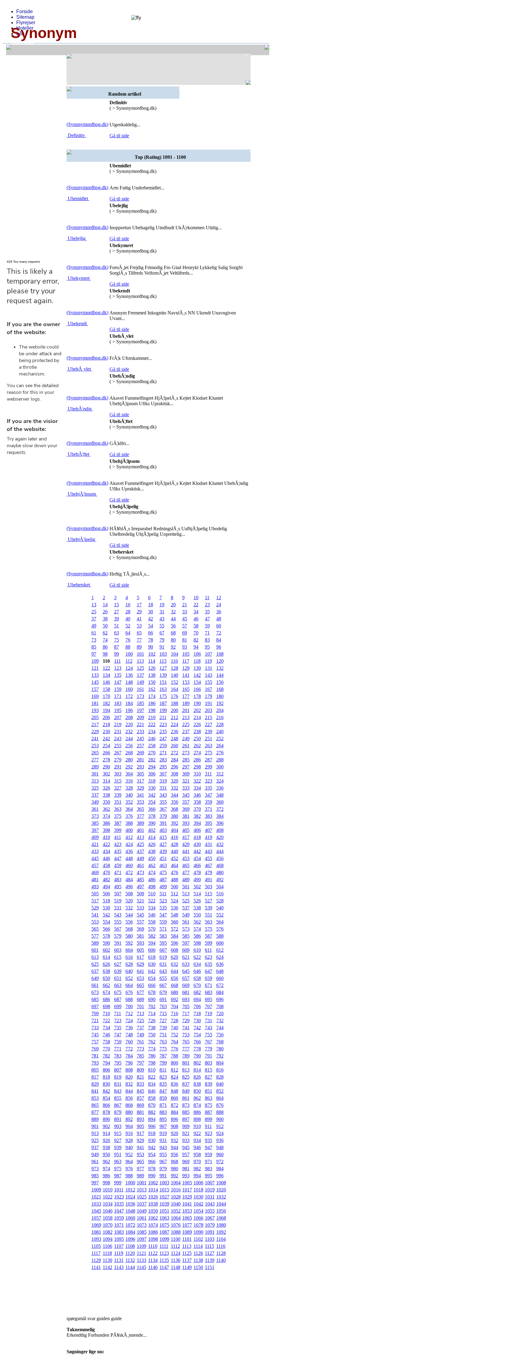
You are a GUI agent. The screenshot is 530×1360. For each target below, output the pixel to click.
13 (93, 604)
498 (152, 886)
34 (196, 611)
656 (174, 978)
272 (174, 752)
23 (207, 604)
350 (106, 802)
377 (140, 816)
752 (174, 1034)
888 (220, 1112)
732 (220, 1020)
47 (207, 618)
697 (95, 1006)
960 (220, 1154)
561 (186, 921)
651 (117, 978)
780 (220, 1048)
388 (129, 823)
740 (174, 1027)
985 (95, 1175)
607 (163, 950)
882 (152, 1112)
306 (152, 773)
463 (163, 865)
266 (106, 752)
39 (116, 618)
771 (117, 1048)
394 (197, 823)
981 (186, 1168)
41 (139, 618)
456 (220, 858)
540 (220, 907)
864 (220, 1098)
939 (117, 1147)
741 (186, 1027)
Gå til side (119, 135)
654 (152, 978)
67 (161, 632)
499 (163, 886)
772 (129, 1048)
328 (129, 787)
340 (129, 795)
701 (140, 1006)
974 (106, 1168)
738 (152, 1027)
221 (140, 724)
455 (208, 858)
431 (208, 844)
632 (174, 964)
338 (106, 795)
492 (220, 879)
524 (174, 900)
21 (184, 604)
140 (174, 675)
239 (208, 731)
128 (174, 668)
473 (140, 872)
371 (208, 809)
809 (140, 1069)
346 (197, 795)
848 (174, 1091)
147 (117, 682)
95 (207, 647)
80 (173, 639)
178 (197, 696)
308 (174, 773)
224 (174, 724)
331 (163, 787)
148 (129, 682)
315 (117, 780)
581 (140, 936)
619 (163, 957)
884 (174, 1112)
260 (174, 745)
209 (140, 717)
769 (95, 1048)
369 (186, 809)
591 (117, 943)
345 (186, 795)
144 (220, 675)
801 (186, 1062)
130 (197, 668)
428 (174, 844)
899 (208, 1119)
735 (117, 1027)
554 (106, 921)
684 (220, 992)
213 (186, 717)
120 (220, 661)
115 (163, 661)
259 (163, 745)
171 (117, 696)
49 (93, 625)
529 (95, 907)
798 (152, 1062)
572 (174, 928)
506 (106, 893)
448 (129, 858)
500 (174, 886)
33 (184, 611)
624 (220, 957)
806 (106, 1069)
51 (116, 625)
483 (117, 879)
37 (93, 618)
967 (163, 1161)
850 (197, 1091)
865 (95, 1105)
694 (197, 999)
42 (150, 618)
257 (140, 745)
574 (197, 928)
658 (197, 978)
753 (186, 1034)
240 (220, 731)
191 (208, 703)
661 (95, 985)
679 (163, 992)
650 (106, 978)
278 (106, 759)
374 (106, 816)
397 (95, 830)
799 (163, 1062)
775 (163, 1048)
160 (129, 689)
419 (208, 837)
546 (152, 914)
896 (174, 1119)
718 (197, 1013)
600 (220, 943)
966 (152, 1161)
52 (127, 625)
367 (163, 809)
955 (163, 1154)
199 (163, 710)
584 (174, 936)
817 (95, 1077)
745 (95, 1034)
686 (106, 999)
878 (106, 1112)
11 (207, 597)
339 (117, 795)
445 (95, 858)
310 (197, 773)
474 (152, 872)
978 (152, 1168)
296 (174, 766)
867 (117, 1105)
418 (197, 837)
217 (95, 724)
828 (220, 1077)
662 (106, 985)
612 (220, 950)
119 (208, 661)
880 (129, 1112)
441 (186, 851)
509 (140, 893)
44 (173, 618)
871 (163, 1105)
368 (174, 809)
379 (163, 816)
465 (186, 865)
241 (95, 738)
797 (140, 1062)
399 (117, 830)
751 (163, 1034)
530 (106, 907)
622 (197, 957)
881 (140, 1112)
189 (186, 703)
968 (174, 1161)
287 (208, 759)
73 (93, 639)
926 (106, 1140)
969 (186, 1161)
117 (185, 661)
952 (129, 1154)
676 (129, 992)
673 (95, 992)
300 (220, 766)
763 (163, 1041)
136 (129, 675)
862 (197, 1098)
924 (220, 1133)
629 (140, 964)
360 (220, 802)
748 (129, 1034)
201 (186, 710)
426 (152, 844)
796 (129, 1062)
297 (186, 766)
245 (140, 738)
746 (106, 1034)
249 (186, 738)
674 (106, 992)
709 (95, 1013)
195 (117, 710)
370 (197, 809)
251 (208, 738)
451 (163, 858)
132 (220, 668)
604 (129, 950)
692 (174, 999)
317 (140, 780)
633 (186, 964)
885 (186, 1112)
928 (129, 1140)
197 (140, 710)
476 (174, 872)
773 (140, 1048)
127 (163, 668)
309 (186, 773)
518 (106, 900)
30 (150, 611)
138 (152, 675)
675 (117, 992)
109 (95, 661)
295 (163, 766)
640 (129, 971)
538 (197, 907)
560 (174, 921)
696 (220, 999)
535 (163, 907)
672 (220, 985)
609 (186, 950)
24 (218, 604)
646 (197, 971)
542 (106, 914)
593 (140, 943)
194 (106, 710)
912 (220, 1126)
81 (184, 639)
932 (174, 1140)
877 (95, 1112)
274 (197, 752)
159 (117, 689)
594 (152, 943)
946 (197, 1147)
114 (151, 661)
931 (163, 1140)
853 (95, 1098)
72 (218, 632)
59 (207, 625)
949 (95, 1154)
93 (184, 647)
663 (117, 985)
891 (117, 1119)
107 (208, 654)
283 (163, 759)
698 (106, 1006)
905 (140, 1126)
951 (117, 1154)
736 (129, 1027)
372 (220, 809)
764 (174, 1041)
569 (140, 928)
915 (117, 1133)
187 (163, 703)
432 (220, 844)
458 (106, 865)
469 (95, 872)
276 (220, 752)
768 (220, 1041)
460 (129, 865)
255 (117, 745)
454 (197, 858)
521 (140, 900)
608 (174, 950)
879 (117, 1112)
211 (163, 717)
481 (95, 879)
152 (174, 682)
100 (129, 654)
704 (174, 1006)
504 (220, 886)
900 (220, 1119)
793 (95, 1062)
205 (95, 717)
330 (152, 787)
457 (95, 865)
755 (208, 1034)
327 (117, 787)
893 (140, 1119)
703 (163, 1006)
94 (196, 647)
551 (208, 914)
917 (140, 1133)
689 (140, 999)
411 (117, 837)
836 (174, 1084)
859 (163, 1098)
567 (117, 928)
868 (129, 1105)
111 (117, 661)
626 (106, 964)
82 (196, 639)
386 (106, 823)
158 (106, 689)
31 (161, 611)
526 (197, 900)
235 (163, 731)
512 (174, 893)
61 (93, 632)
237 (186, 731)
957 (186, 1154)
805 (95, 1069)
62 (105, 632)
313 (95, 780)
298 (197, 766)
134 (106, 675)
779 (208, 1048)
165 (186, 689)
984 (220, 1168)
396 (220, 823)
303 (117, 773)
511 (163, 893)
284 (174, 759)
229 (95, 731)
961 (95, 1161)
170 (106, 696)
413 (140, 837)
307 (163, 773)
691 (163, 999)
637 (95, 971)
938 (106, 1147)
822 (152, 1077)
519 (117, 900)
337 (95, 795)
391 (163, 823)
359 (208, 802)
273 (186, 752)
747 (117, 1034)
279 (117, 759)
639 (117, 971)
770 (106, 1048)
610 (197, 950)
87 (116, 647)
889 (95, 1119)
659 (208, 978)
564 (220, 921)
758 (106, 1041)
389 (140, 823)
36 (218, 611)
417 (186, 837)
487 (163, 879)
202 (197, 710)
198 (152, 710)
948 (220, 1147)
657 (186, 978)
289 (95, 766)
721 (95, 1020)
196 (129, 710)
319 (163, 780)
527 (208, 900)
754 (197, 1034)
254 (106, 745)
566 (106, 928)
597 (186, 943)
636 (220, 964)
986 (106, 1175)
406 (197, 830)
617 (140, 957)
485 (140, 879)
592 (129, 943)
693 (186, 999)
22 (196, 604)
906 (152, 1126)
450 (152, 858)
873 (186, 1105)
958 (197, 1154)
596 (174, 943)
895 (163, 1119)
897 (186, 1119)
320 (174, 780)
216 (220, 717)
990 (152, 1175)
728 (174, 1020)
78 (150, 639)
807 (117, 1069)
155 (208, 682)
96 (218, 647)
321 (186, 780)
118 (197, 661)
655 (163, 978)
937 (95, 1147)
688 (129, 999)
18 (150, 604)
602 (106, 950)
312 (220, 773)
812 (174, 1069)
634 (197, 964)
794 (106, 1062)
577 (95, 936)
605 (140, 950)
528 (220, 900)
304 (129, 773)
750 (152, 1034)
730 (197, 1020)
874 (197, 1105)
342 (152, 795)
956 (174, 1154)
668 (174, 985)
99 (116, 654)
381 (186, 816)
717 (186, 1013)
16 (127, 604)
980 (174, 1168)
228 (220, 724)
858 (152, 1098)
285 (186, 759)
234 (152, 731)
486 (152, 879)
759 (117, 1041)
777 (186, 1048)
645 (186, 971)
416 (174, 837)
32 (173, 611)
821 (140, 1077)
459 (117, 865)
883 (163, 1112)
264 (220, 745)
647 (208, 971)
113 (140, 661)
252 (220, 738)
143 (208, 675)
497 (140, 886)
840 (220, 1084)
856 (129, 1098)
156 (220, 682)
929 (140, 1140)
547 (163, 914)
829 (95, 1084)
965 (140, 1161)
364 (129, 809)
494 (106, 886)
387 (117, 823)
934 (197, 1140)
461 (140, 865)
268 (129, 752)
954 (152, 1154)
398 (106, 830)
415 (163, 837)
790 (197, 1055)
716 (174, 1013)
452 (174, 858)
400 (129, 830)
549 (186, 914)
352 (129, 802)
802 (197, 1062)
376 (129, 816)
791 (208, 1055)
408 (220, 830)
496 (129, 886)
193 (95, 710)
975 (117, 1168)
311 (208, 773)
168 (220, 689)
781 (95, 1055)
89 (139, 647)
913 (95, 1133)
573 (186, 928)
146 (106, 682)
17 (139, 604)
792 (220, 1055)
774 (152, 1048)
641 (140, 971)
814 (197, 1069)
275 (208, 752)
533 (140, 907)
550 (197, 914)
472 (129, 872)
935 (208, 1140)
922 (197, 1133)
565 (95, 928)
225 (186, 724)
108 (220, 654)
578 (106, 936)
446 (106, 858)
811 (163, 1069)
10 (196, 597)
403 (163, 830)
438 (152, 851)
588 (220, 936)
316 (129, 780)
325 (95, 787)
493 (95, 886)
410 (106, 837)
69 (184, 632)
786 (152, 1055)
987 (117, 1175)
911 (208, 1126)
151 (163, 682)
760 (129, 1041)
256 (129, 745)
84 (218, 639)
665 (140, 985)
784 (129, 1055)
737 (140, 1027)
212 (174, 717)
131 (208, 668)
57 (184, 625)
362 (106, 809)
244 (129, 738)
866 (106, 1105)
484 (129, 879)
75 (116, 639)
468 (220, 865)
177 (186, 696)
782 (106, 1055)
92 (173, 647)
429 (186, 844)
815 (208, 1069)
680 (174, 992)
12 (218, 597)
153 (186, 682)
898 (197, 1119)
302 (106, 773)
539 (208, 907)
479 (208, 872)
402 (152, 830)
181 (95, 703)
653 (140, 978)
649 (95, 978)
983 (208, 1168)
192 (220, 703)
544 (129, 914)
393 (186, 823)
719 (208, 1013)
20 (173, 604)
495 (117, 886)
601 (95, 950)
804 (220, 1062)
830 (106, 1084)
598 (197, 943)
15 (116, 604)
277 (95, 759)
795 (117, 1062)
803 (208, 1062)
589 (95, 943)
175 (163, 696)
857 (140, 1098)
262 (197, 745)
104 (174, 654)
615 (117, 957)
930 (152, 1140)
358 (197, 802)
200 (174, 710)
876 (220, 1105)
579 (117, 936)
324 (220, 780)
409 (95, 837)
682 (197, 992)
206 (106, 717)
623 (208, 957)
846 (152, 1091)
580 (129, 936)
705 (186, 1006)
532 (129, 907)
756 (220, 1034)
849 (186, 1091)
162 (152, 689)
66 (150, 632)
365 (140, 809)
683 (208, 992)
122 (106, 668)
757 (95, 1041)
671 (208, 985)
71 (207, 632)
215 (208, 717)
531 (117, 907)
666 (152, 985)
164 (174, 689)
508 (129, 893)
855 (117, 1098)
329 (140, 787)
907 (163, 1126)
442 (197, 851)
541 (95, 914)
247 (163, 738)
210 (152, 717)
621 (186, 957)
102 (152, 654)
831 (117, 1084)
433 (95, 851)
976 (129, 1168)
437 (140, 851)
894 (152, 1119)
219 (117, 724)
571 (163, 928)
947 (208, 1147)
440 (174, 851)
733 (95, 1027)
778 (197, 1048)
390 (152, 823)
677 (140, 992)
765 (186, 1041)
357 (186, 802)
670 (197, 985)
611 (208, 950)
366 (152, 809)
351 (117, 802)
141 (186, 675)
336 (220, 787)
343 (163, 795)
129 (186, 668)
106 (197, 654)
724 (129, 1020)
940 (129, 1147)
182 (106, 703)
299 (208, 766)
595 (163, 943)
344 (174, 795)
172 (129, 696)
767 (208, 1041)
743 (208, 1027)
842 (106, 1091)
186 (152, 703)
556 (129, 921)
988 (129, 1175)
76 (127, 639)
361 (95, 809)
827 (208, 1077)
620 (174, 957)
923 (208, 1133)
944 (174, 1147)
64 (127, 632)
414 (152, 837)
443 (208, 851)
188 (174, 703)
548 (174, 914)
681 (186, 992)
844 (129, 1091)
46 (196, 618)
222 (152, 724)
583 (163, 936)
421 (95, 844)
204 (220, 710)
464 (174, 865)
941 (140, 1147)
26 (105, 611)
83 (207, 639)
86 (105, 647)
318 (152, 780)
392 (174, 823)
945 (186, 1147)
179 (208, 696)
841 (95, 1091)
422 (106, 844)
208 (129, 717)
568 (129, 928)
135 (117, 675)
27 (116, 611)
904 (129, 1126)
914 (106, 1133)
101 (140, 654)
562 (197, 921)
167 (208, 689)
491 (208, 879)
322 (197, 780)
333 (186, 787)
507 (117, 893)
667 (163, 985)
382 (197, 816)
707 (208, 1006)
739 (163, 1027)
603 (117, 950)
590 (106, 943)
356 (174, 802)
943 (163, 1147)
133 (95, 675)
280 (129, 759)
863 (208, 1098)
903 (117, 1126)
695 (208, 999)
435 (117, 851)
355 (163, 802)
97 (93, 654)
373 (95, 816)
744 (220, 1027)
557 (140, 921)
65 (139, 632)
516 (220, 893)
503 (208, 886)
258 (152, 745)
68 (173, 632)
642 (152, 971)
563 (208, 921)
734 (106, 1027)
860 (174, 1098)
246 (152, 738)
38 (105, 618)
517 (95, 900)
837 (186, 1084)
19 (161, 604)
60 (218, 625)
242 (106, 738)
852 (220, 1091)
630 (152, 964)
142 (197, 675)
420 (220, 837)
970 (197, 1161)
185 (140, 703)
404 (174, 830)
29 (139, 611)
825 (186, 1077)
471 (117, 872)
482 (106, 879)
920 (174, 1133)
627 (117, 964)
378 (152, 816)
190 (197, 703)
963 (117, 1161)
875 (208, 1105)
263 (208, 745)
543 (117, 914)
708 (220, 1006)
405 (186, 830)
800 (174, 1062)
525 (186, 900)
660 (220, 978)
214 (197, 717)
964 (129, 1161)
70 (196, 632)
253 (95, 745)
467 (208, 865)
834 (152, 1084)
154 (197, 682)
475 (163, 872)
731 (208, 1020)
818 (106, 1077)
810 (152, 1069)
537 (186, 907)
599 (208, 943)
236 (174, 731)
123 (117, 668)
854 (106, 1098)
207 (117, 717)
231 (117, 731)
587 (208, 936)
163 (163, 689)
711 (117, 1013)
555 (117, 921)
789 (186, 1055)
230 (106, 731)
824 (174, 1077)
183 (117, 703)
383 (208, 816)
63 (116, 632)
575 (208, 928)
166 (197, 689)
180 (220, 696)
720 (220, 1013)
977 (140, 1168)
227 (208, 724)
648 (220, 971)
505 (95, 893)
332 (174, 787)
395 (208, 823)
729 (186, 1020)
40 (127, 618)
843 (117, 1091)
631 (163, 964)
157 (95, 689)
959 (208, 1154)
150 (152, 682)
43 (161, 618)
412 (129, 837)
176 (174, 696)
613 (95, 957)
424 (129, 844)
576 (220, 928)
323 (208, 780)
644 (174, 971)
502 (197, 886)
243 (117, 738)
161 (140, 689)
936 (220, 1140)
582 (152, 936)
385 (95, 823)
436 (129, 851)
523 (163, 900)
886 (197, 1112)
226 (197, 724)
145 (95, 682)
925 (95, 1140)
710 (106, 1013)
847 (163, 1091)
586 (197, 936)
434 (106, 851)
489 (186, 879)
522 (152, 900)
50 (105, 625)
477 (186, 872)
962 (106, 1161)
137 (140, 675)
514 (197, 893)
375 (117, 816)
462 (152, 865)
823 (163, 1077)
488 (174, 879)
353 (140, 802)
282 (152, 759)
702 (152, 1006)
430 (197, 844)
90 (150, 647)
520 (129, 900)
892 (129, 1119)
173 (140, 696)
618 (152, 957)
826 (197, 1077)
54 (150, 625)
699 (117, 1006)
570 (152, 928)
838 (197, 1084)
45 (184, 618)
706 (197, 1006)
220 (129, 724)
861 (186, 1098)
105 (186, 654)
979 (163, 1168)
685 (95, 999)
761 (140, 1041)
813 (186, 1069)
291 (117, 766)
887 (208, 1112)
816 (220, 1069)
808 (129, 1069)
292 (129, 766)
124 (129, 668)
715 (163, 1013)
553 (95, 921)
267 (117, 752)
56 (173, 625)
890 (106, 1119)
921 (186, 1133)
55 (161, 625)
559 (163, 921)
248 (174, 738)
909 (186, 1126)
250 (197, 738)
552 (220, 914)
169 (95, 696)
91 (161, 647)
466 (197, 865)
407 (208, 830)
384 (220, 816)
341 (140, 795)
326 (106, 787)
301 (95, 773)
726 (152, 1020)
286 (197, 759)
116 (174, 661)
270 (152, 752)
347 (208, 795)
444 (220, 851)
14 (105, 604)
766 (197, 1041)
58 (196, 625)
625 (95, 964)
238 (197, 731)
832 (129, 1084)
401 (140, 830)
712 (129, 1013)
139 (163, 675)
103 (163, 654)
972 (220, 1161)
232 (129, 731)
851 (208, 1091)
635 (208, 964)
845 (140, 1091)
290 (106, 766)
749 (140, 1034)
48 (218, 618)
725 (140, 1020)
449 (140, 858)
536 (174, 907)
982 (197, 1168)
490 (197, 879)
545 (140, 914)
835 (163, 1084)
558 (152, 921)
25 (93, 611)
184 (129, 703)
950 (106, 1154)
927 (117, 1140)
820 (129, 1077)
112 (128, 661)
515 (208, 893)
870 (152, 1105)
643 (163, 971)
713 (140, 1013)
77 (139, 639)
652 (129, 978)
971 (208, 1161)
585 (186, 936)
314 (106, 780)
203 (208, 710)
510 (152, 893)
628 (129, 964)
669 (186, 985)
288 (220, 759)
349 (95, 802)
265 (95, 752)
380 (174, 816)
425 (140, 844)
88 (127, 647)
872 (174, 1105)
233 (140, 731)
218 (106, 724)
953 (140, 1154)
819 (117, 1077)
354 (152, 802)
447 (117, 858)
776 (174, 1048)
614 (106, 957)
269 (140, 752)
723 (117, 1020)
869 (140, 1105)
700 (129, 1006)
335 (208, 787)
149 (140, 682)
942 (152, 1147)
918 (152, 1133)
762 (152, 1041)
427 (163, 844)
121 (95, 668)
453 (186, 858)
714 (152, 1013)
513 (186, 893)
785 (140, 1055)
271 (163, 752)
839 (208, 1084)
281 (140, 759)
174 (152, 696)
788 (174, 1055)
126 (152, 668)
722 (106, 1020)
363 (117, 809)
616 (129, 957)
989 (140, 1175)
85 (93, 647)
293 (140, 766)
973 (95, 1168)
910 (197, 1126)
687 (117, 999)
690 (152, 999)
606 (152, 950)
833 (140, 1084)
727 (163, 1020)
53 (139, 625)
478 (197, 872)
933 (186, 1140)
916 (129, 1133)
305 (140, 773)
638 (106, 971)
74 (105, 639)
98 (105, 654)
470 (106, 872)
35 (207, 611)
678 (152, 992)
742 (197, 1027)
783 (117, 1055)
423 (117, 844)
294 (152, 766)
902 (106, 1126)
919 (163, 1133)
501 (186, 886)
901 (95, 1126)
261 (186, 745)
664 (129, 985)
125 (140, 668)
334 (197, 787)
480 (220, 872)
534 (152, 907)
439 (163, 851)
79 (161, 639)
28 (127, 611)
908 (174, 1126)
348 (220, 795)
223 (163, 724)
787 (163, 1055)
